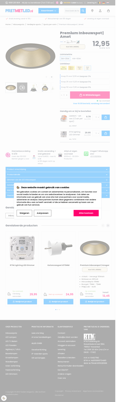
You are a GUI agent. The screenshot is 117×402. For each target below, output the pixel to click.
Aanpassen (42, 213)
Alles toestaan (86, 213)
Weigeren (24, 213)
